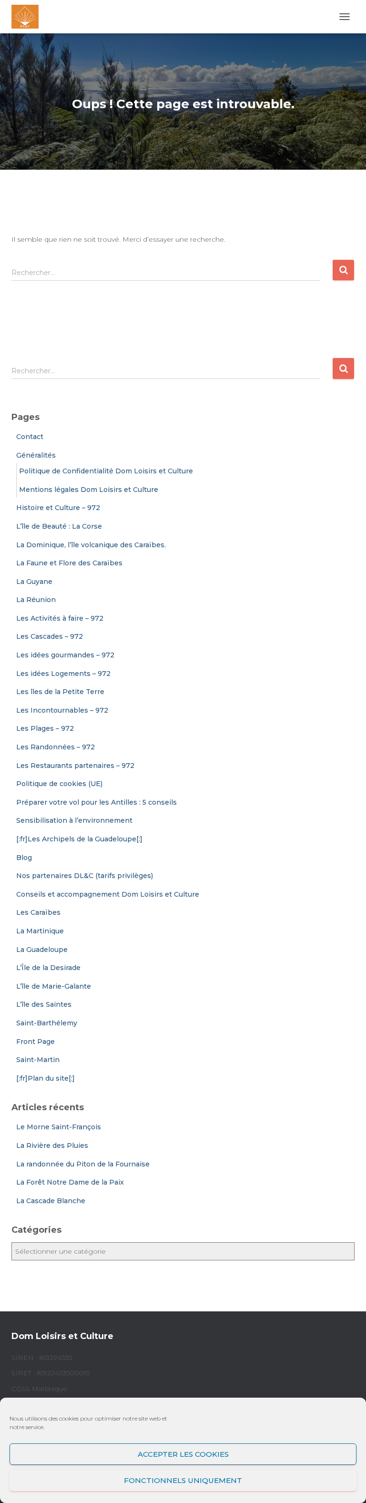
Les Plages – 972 (45, 728)
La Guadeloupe (42, 949)
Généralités (36, 455)
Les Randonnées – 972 (55, 747)
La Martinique (40, 931)
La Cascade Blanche (50, 1200)
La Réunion (36, 599)
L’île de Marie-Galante (53, 986)
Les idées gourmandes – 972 (65, 655)
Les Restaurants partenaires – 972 (75, 765)
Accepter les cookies (183, 1454)
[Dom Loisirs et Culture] (28, 17)
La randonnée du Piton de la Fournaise (83, 1164)
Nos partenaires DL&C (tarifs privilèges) (84, 875)
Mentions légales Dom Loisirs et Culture (88, 489)
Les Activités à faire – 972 (59, 618)
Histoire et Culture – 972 (58, 507)
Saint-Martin (38, 1059)
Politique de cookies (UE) (59, 783)
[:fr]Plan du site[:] (45, 1078)
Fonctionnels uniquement (183, 1480)
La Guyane (34, 581)
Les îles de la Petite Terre (60, 691)
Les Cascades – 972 (49, 636)
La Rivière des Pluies (52, 1145)
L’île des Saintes (43, 1004)
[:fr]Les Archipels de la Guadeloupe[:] (79, 839)
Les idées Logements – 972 (63, 673)
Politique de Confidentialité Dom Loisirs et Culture (106, 471)
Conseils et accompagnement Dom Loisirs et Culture (107, 894)
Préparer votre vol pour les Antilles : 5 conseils (96, 802)
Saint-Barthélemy (46, 1023)
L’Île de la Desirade (48, 967)
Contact (29, 436)
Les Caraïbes (38, 912)
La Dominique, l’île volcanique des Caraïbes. (91, 545)
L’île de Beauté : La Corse (59, 526)
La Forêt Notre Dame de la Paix (70, 1182)
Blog (24, 857)
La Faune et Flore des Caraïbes (69, 563)
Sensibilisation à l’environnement (74, 820)
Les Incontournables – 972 (62, 710)
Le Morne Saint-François (58, 1127)
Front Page (35, 1041)
